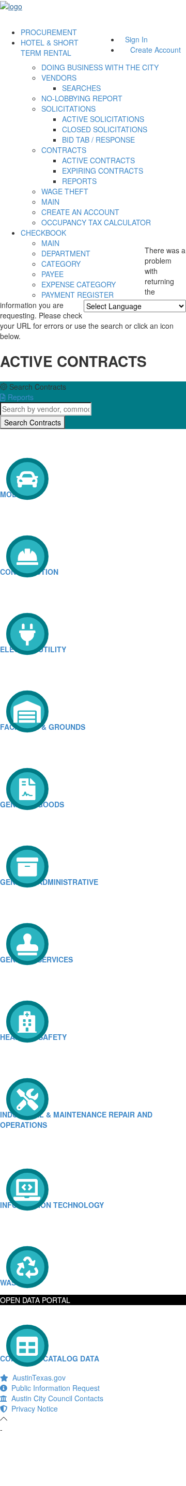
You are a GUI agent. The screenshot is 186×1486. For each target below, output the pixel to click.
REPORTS (79, 181)
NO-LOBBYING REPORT (81, 98)
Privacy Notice (32, 1408)
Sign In (136, 39)
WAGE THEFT (64, 191)
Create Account (155, 49)
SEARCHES (81, 88)
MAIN (50, 201)
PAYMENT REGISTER (77, 294)
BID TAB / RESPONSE (98, 139)
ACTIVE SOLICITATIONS (103, 119)
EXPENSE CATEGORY (78, 284)
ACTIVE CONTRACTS (98, 160)
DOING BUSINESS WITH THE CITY (100, 67)
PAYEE (52, 274)
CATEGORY (61, 263)
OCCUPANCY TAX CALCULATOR (96, 222)
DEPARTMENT (65, 253)
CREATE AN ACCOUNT (80, 212)
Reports (20, 397)
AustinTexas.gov (37, 1377)
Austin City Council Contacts (55, 1398)
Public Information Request (53, 1388)
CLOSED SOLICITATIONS (104, 129)
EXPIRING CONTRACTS (102, 170)
